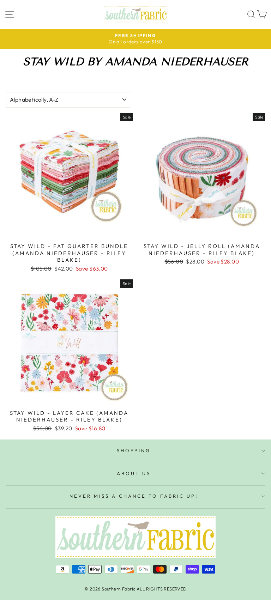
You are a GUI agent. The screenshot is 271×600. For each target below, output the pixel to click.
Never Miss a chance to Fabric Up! (134, 496)
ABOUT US (134, 473)
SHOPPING (134, 450)
